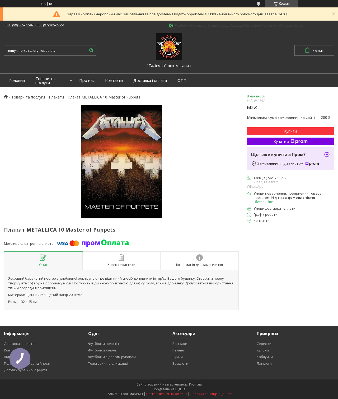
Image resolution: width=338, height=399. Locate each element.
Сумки (177, 356)
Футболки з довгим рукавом (112, 356)
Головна (17, 80)
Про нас (87, 80)
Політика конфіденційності (211, 394)
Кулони (263, 350)
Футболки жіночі (102, 350)
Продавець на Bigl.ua (169, 389)
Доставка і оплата (150, 80)
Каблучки (265, 356)
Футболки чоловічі (104, 343)
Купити (290, 131)
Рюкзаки (179, 343)
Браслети (180, 363)
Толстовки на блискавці (108, 363)
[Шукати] (91, 50)
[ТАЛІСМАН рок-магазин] (169, 46)
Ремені (178, 350)
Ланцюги (264, 363)
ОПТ (181, 80)
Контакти (114, 80)
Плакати (56, 97)
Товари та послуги (45, 81)
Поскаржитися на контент (166, 394)
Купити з (281, 141)
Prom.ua (195, 384)
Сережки (264, 343)
